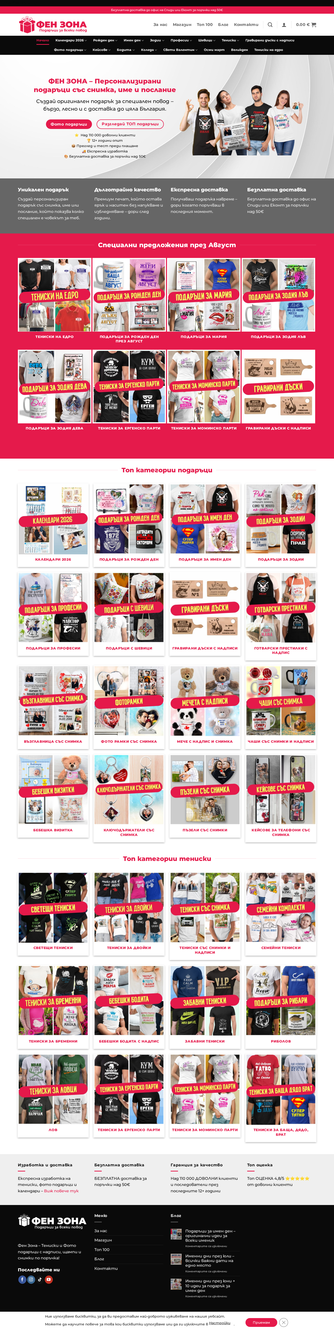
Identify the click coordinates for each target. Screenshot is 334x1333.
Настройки (219, 1323)
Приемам (261, 1322)
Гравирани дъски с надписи (269, 40)
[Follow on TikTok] (40, 1279)
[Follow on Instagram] (31, 1279)
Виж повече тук (61, 1191)
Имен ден (132, 40)
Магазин (182, 24)
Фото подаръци (68, 50)
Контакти (246, 24)
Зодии (155, 40)
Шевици (205, 40)
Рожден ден (103, 40)
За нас (160, 24)
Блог (223, 24)
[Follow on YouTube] (49, 1279)
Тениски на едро (268, 50)
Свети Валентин (178, 50)
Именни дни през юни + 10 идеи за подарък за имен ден (210, 1286)
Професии (180, 40)
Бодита (124, 50)
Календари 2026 (70, 40)
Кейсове (100, 50)
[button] (284, 24)
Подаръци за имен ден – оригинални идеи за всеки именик (210, 1236)
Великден (239, 50)
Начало (42, 40)
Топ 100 (205, 24)
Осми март (214, 50)
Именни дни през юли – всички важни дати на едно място (209, 1261)
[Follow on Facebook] (22, 1279)
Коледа (147, 50)
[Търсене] (270, 24)
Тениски (229, 40)
